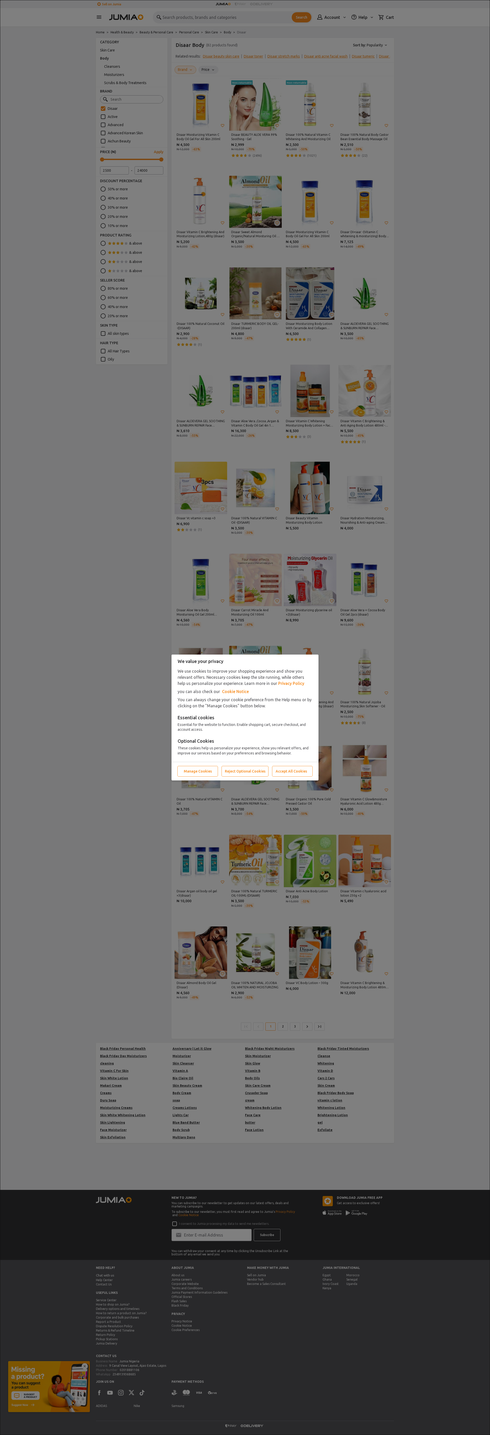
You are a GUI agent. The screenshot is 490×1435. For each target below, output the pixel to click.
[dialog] (245, 717)
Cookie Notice (235, 691)
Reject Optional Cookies (245, 771)
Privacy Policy (291, 683)
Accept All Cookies (291, 771)
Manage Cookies (198, 771)
